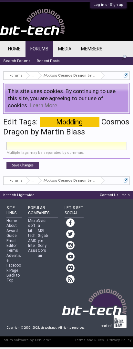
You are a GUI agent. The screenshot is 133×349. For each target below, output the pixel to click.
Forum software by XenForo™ (26, 340)
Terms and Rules (89, 340)
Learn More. (44, 105)
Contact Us (109, 195)
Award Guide (12, 233)
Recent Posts (48, 61)
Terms (12, 250)
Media (64, 48)
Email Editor (11, 243)
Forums (39, 48)
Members (92, 48)
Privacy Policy (119, 340)
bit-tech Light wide (19, 195)
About (11, 225)
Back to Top (13, 277)
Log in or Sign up (108, 5)
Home (14, 48)
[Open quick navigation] (126, 75)
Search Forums (16, 61)
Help (126, 195)
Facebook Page (13, 267)
